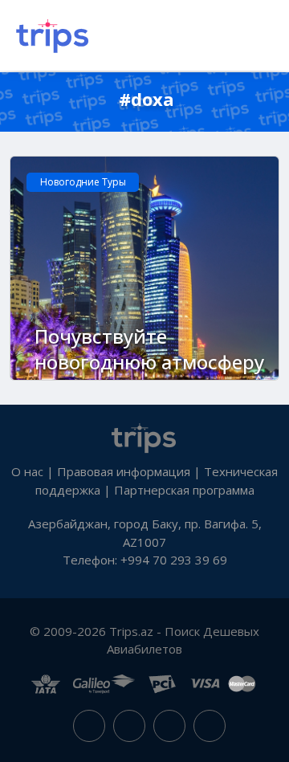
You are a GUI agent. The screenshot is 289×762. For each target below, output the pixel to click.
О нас (27, 471)
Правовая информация (123, 471)
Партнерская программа (184, 490)
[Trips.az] (144, 437)
